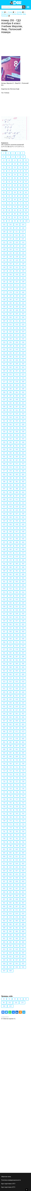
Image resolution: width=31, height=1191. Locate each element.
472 (23, 553)
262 (10, 367)
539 (17, 613)
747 (17, 799)
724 (23, 778)
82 (9, 210)
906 (10, 942)
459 (17, 542)
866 (10, 906)
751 (17, 803)
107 (17, 228)
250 (10, 356)
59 (20, 192)
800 (23, 845)
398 (10, 488)
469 (4, 553)
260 (23, 363)
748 (23, 799)
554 (10, 628)
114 (10, 235)
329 (4, 428)
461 (4, 546)
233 (4, 342)
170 (10, 285)
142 (10, 260)
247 (17, 353)
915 (17, 949)
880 (23, 917)
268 (23, 371)
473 (4, 556)
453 (4, 538)
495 (17, 574)
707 (17, 763)
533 (4, 610)
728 (23, 781)
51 (4, 189)
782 (10, 831)
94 (20, 217)
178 (10, 292)
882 (10, 920)
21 (4, 167)
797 (4, 845)
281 (4, 385)
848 (23, 888)
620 (23, 685)
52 (9, 189)
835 (17, 878)
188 (23, 299)
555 (17, 628)
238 (10, 346)
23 (15, 167)
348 (23, 442)
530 (10, 606)
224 (23, 331)
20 (26, 164)
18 (15, 164)
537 (4, 613)
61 (4, 196)
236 (23, 342)
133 (4, 253)
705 (4, 763)
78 (15, 206)
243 (17, 349)
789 (4, 838)
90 (26, 214)
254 (10, 360)
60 (26, 192)
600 (23, 667)
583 (17, 653)
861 (4, 903)
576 (23, 646)
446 (10, 531)
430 (10, 517)
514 (10, 592)
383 (17, 474)
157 (4, 274)
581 (4, 653)
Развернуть (4, 143)
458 (10, 542)
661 (4, 724)
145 (4, 264)
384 (23, 474)
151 (17, 267)
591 (17, 660)
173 (4, 289)
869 (4, 910)
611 (17, 678)
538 (10, 613)
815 (17, 860)
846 (10, 888)
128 (23, 246)
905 (4, 942)
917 (4, 953)
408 (23, 496)
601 (4, 671)
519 (17, 596)
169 (4, 285)
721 (4, 778)
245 (4, 353)
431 (17, 517)
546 (10, 621)
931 (17, 963)
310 (10, 410)
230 (10, 338)
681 (4, 742)
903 (17, 938)
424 (23, 510)
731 (17, 785)
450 (10, 535)
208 (23, 317)
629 (4, 696)
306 (10, 406)
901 (4, 938)
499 (17, 578)
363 (17, 456)
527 (17, 603)
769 (4, 820)
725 (4, 781)
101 (4, 224)
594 (10, 663)
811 (17, 856)
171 (17, 285)
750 (10, 803)
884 (23, 920)
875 (17, 913)
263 (17, 367)
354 (10, 449)
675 (17, 735)
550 (10, 624)
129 (4, 249)
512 (23, 588)
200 (23, 310)
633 (4, 699)
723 (17, 778)
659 (17, 720)
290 (10, 392)
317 (4, 417)
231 (17, 338)
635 (17, 699)
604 (23, 671)
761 (4, 813)
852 (23, 892)
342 (10, 438)
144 (23, 260)
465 (4, 549)
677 (4, 738)
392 (23, 481)
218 (10, 328)
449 (4, 535)
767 (17, 817)
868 (23, 906)
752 (23, 803)
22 (9, 167)
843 (17, 885)
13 (15, 160)
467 (17, 549)
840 (23, 881)
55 (26, 189)
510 (10, 588)
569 (4, 642)
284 (23, 385)
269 (4, 374)
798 (10, 845)
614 (10, 681)
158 (10, 274)
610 (10, 678)
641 (4, 706)
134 (10, 253)
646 (10, 710)
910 (10, 945)
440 (23, 524)
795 (17, 842)
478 (10, 560)
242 (10, 349)
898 (10, 935)
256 (23, 360)
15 (26, 160)
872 (23, 910)
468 (23, 549)
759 (17, 810)
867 (17, 906)
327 (17, 424)
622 (10, 688)
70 (26, 199)
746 (10, 799)
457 (4, 542)
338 (10, 435)
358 (10, 453)
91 (4, 217)
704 (23, 760)
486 (10, 567)
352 (23, 446)
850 (10, 892)
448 (23, 531)
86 (4, 214)
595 (17, 663)
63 (15, 196)
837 (4, 881)
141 (4, 260)
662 (10, 724)
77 (9, 206)
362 (10, 456)
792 (23, 838)
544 (23, 617)
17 (9, 164)
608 (23, 674)
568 (23, 638)
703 (17, 760)
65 (26, 196)
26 (4, 171)
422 (10, 510)
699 (17, 756)
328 (23, 424)
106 (10, 228)
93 (15, 217)
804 (23, 849)
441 (4, 528)
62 (9, 196)
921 (4, 956)
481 (4, 563)
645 (4, 710)
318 (10, 417)
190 (10, 303)
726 (10, 781)
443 (17, 528)
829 (4, 874)
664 (23, 724)
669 (4, 731)
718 (10, 774)
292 (23, 392)
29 (20, 171)
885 (4, 924)
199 (17, 310)
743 (17, 795)
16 (4, 164)
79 (20, 206)
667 (17, 728)
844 (23, 885)
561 (4, 635)
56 (4, 192)
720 (23, 774)
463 (17, 546)
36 (4, 178)
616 (23, 681)
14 (20, 160)
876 (23, 913)
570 (10, 642)
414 (10, 503)
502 (10, 581)
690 (10, 749)
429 (4, 517)
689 (4, 749)
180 (23, 292)
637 (4, 703)
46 (4, 185)
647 (17, 710)
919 (17, 953)
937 (4, 970)
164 (23, 278)
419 (17, 506)
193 (4, 306)
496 (23, 574)
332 (23, 428)
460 (23, 542)
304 (23, 403)
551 (17, 624)
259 (17, 363)
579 (17, 649)
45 (26, 181)
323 (17, 421)
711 (17, 767)
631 (17, 696)
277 (4, 381)
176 (23, 289)
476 (23, 556)
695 (17, 753)
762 (10, 813)
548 (23, 621)
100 (26, 221)
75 (26, 203)
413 (4, 503)
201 (4, 314)
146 (10, 264)
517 (4, 596)
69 (20, 199)
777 (4, 828)
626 (10, 692)
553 (4, 628)
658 (10, 720)
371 (17, 463)
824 (23, 867)
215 (17, 324)
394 (10, 485)
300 (23, 399)
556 (23, 628)
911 (17, 945)
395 (17, 485)
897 (4, 935)
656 (23, 717)
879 (17, 917)
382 (10, 474)
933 (4, 967)
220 (23, 328)
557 (4, 631)
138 (10, 256)
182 (10, 296)
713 (4, 770)
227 (17, 335)
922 (10, 956)
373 (4, 467)
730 (10, 785)
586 (10, 656)
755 (17, 806)
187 (17, 299)
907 (17, 942)
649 (4, 713)
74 (20, 203)
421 (4, 510)
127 (17, 246)
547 (17, 621)
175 (17, 289)
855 (17, 895)
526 (10, 603)
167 (17, 281)
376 (23, 467)
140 (23, 256)
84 (20, 210)
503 (17, 581)
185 (4, 299)
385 (4, 478)
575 (17, 646)
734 (10, 788)
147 (17, 264)
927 (17, 960)
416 (23, 503)
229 (4, 338)
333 (4, 431)
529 (4, 606)
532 (23, 606)
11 (3, 160)
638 (10, 703)
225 (4, 335)
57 (9, 192)
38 (15, 178)
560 (23, 631)
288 (23, 388)
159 (17, 274)
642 (10, 706)
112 (23, 231)
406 (10, 496)
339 (17, 435)
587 (17, 656)
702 (10, 760)
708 (23, 763)
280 (23, 381)
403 (17, 492)
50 (26, 185)
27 (9, 171)
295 (17, 396)
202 (10, 314)
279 (17, 381)
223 (17, 331)
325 (4, 424)
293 (4, 396)
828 (23, 870)
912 (23, 945)
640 (23, 703)
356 (23, 449)
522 (10, 599)
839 (17, 881)
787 (17, 835)
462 (10, 546)
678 (10, 738)
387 (17, 478)
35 (26, 174)
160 (23, 274)
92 (9, 217)
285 (4, 388)
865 (4, 906)
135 (17, 253)
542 (10, 617)
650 (10, 713)
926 (10, 960)
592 (23, 660)
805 (4, 853)
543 (17, 617)
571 (17, 642)
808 (23, 853)
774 (10, 824)
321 (4, 421)
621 (4, 688)
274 (10, 378)
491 (17, 571)
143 (17, 260)
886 (10, 924)
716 (23, 770)
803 (17, 849)
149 (4, 267)
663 (17, 724)
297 (4, 399)
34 (20, 174)
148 (23, 264)
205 (4, 317)
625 (4, 692)
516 (23, 592)
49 (20, 185)
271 (17, 374)
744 (23, 795)
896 (23, 931)
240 (23, 346)
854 (10, 895)
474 (10, 556)
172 (23, 285)
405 (4, 496)
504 (23, 581)
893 (4, 931)
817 (4, 863)
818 (10, 863)
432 (23, 517)
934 (10, 967)
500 (23, 578)
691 (17, 749)
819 (17, 863)
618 (10, 685)
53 (15, 189)
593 (4, 663)
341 (4, 438)
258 (10, 363)
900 (23, 935)
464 (23, 546)
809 (4, 856)
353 (4, 449)
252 (23, 356)
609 (4, 678)
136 (23, 253)
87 (9, 214)
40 (26, 178)
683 (17, 742)
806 (10, 853)
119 (16, 239)
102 (10, 224)
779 (17, 828)
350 (10, 446)
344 (23, 438)
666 (10, 728)
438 (10, 524)
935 (17, 967)
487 (17, 567)
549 (4, 624)
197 (4, 310)
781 (4, 831)
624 (23, 688)
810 (10, 856)
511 (17, 588)
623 (17, 688)
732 (23, 785)
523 (17, 599)
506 (10, 585)
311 (17, 410)
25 (26, 167)
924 (23, 956)
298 (10, 399)
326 (10, 424)
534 (10, 610)
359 (17, 453)
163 (17, 278)
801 (4, 849)
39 (20, 178)
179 (17, 292)
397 (4, 488)
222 (10, 331)
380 (23, 471)
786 (10, 835)
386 (10, 478)
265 (4, 371)
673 (4, 735)
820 (23, 863)
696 (23, 753)
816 (23, 860)
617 (4, 685)
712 (23, 767)
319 (17, 417)
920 (23, 953)
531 (17, 606)
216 (23, 324)
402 (10, 492)
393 (4, 485)
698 (10, 756)
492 (23, 571)
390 (10, 481)
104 (23, 224)
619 (17, 685)
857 (4, 899)
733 (4, 788)
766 (10, 817)
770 (10, 820)
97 (9, 221)
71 (4, 203)
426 (10, 513)
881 (4, 920)
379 (17, 471)
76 (4, 206)
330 (10, 428)
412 (23, 499)
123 (17, 242)
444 (23, 528)
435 (17, 521)
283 (17, 385)
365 (4, 460)
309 (4, 410)
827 (17, 870)
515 (17, 592)
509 (4, 588)
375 (17, 467)
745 (4, 799)
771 (17, 820)
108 (23, 228)
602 (10, 671)
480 (23, 560)
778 (10, 828)
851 (17, 892)
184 (23, 296)
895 (17, 931)
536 (23, 610)
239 (17, 346)
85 (26, 210)
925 (4, 960)
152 (23, 267)
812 (23, 856)
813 (4, 860)
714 (10, 770)
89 (20, 214)
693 (4, 753)
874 (10, 913)
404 (23, 492)
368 (23, 460)
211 (17, 321)
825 (4, 870)
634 (10, 699)
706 (10, 763)
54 (20, 189)
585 (4, 656)
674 (10, 735)
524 (23, 599)
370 (10, 463)
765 (4, 817)
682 (10, 742)
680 (23, 738)
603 (17, 671)
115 (16, 235)
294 (10, 396)
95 (26, 217)
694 (10, 753)
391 (17, 481)
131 (17, 249)
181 (4, 296)
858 (10, 899)
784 (23, 831)
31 (4, 174)
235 (17, 342)
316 (23, 413)
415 (17, 503)
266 (10, 371)
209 (4, 321)
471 (17, 553)
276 (23, 378)
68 (15, 199)
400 (23, 488)
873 (4, 913)
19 (20, 164)
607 (17, 674)
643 (17, 706)
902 (10, 938)
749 (4, 803)
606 (10, 674)
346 (10, 442)
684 (23, 742)
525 (4, 603)
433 (4, 521)
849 (4, 892)
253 (4, 360)
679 (17, 738)
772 (23, 820)
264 (23, 367)
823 (17, 867)
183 (17, 296)
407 (17, 496)
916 (23, 949)
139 (17, 256)
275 (17, 378)
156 (23, 271)
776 (23, 824)
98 (15, 221)
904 (23, 938)
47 (9, 185)
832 (23, 874)
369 (4, 463)
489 (4, 571)
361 (4, 456)
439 (17, 524)
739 (17, 792)
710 (10, 767)
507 (17, 585)
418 (10, 506)
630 (10, 696)
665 (4, 728)
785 (4, 835)
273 (4, 378)
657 (4, 720)
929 (4, 963)
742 (10, 795)
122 (10, 242)
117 (4, 239)
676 (23, 735)
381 (4, 474)
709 (4, 767)
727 (17, 781)
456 (23, 538)
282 (10, 385)
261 (4, 367)
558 (10, 631)
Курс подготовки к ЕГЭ (8, 1187)
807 (17, 853)
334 (10, 431)
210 (10, 321)
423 (17, 510)
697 (4, 756)
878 (10, 917)
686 (10, 745)
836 (23, 878)
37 (9, 178)
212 (23, 321)
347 (17, 442)
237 (4, 346)
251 (17, 356)
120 (23, 239)
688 (23, 745)
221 (4, 331)
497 (4, 578)
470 (10, 553)
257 (4, 363)
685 (4, 745)
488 (23, 567)
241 (4, 349)
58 (15, 192)
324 (23, 421)
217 (4, 328)
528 (23, 603)
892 (23, 928)
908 (23, 942)
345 (4, 442)
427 (17, 513)
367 (17, 460)
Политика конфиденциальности (11, 1180)
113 (4, 235)
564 (23, 635)
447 (17, 531)
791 (17, 838)
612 (23, 678)
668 (23, 728)
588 (23, 656)
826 (10, 870)
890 (10, 928)
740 (23, 792)
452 (23, 535)
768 (23, 817)
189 (4, 303)
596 (23, 663)
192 (23, 303)
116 (23, 235)
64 (20, 196)
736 (23, 788)
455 (17, 538)
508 (23, 585)
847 (17, 888)
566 (10, 638)
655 (17, 717)
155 (17, 271)
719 (17, 774)
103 (17, 224)
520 (23, 596)
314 (10, 413)
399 (17, 488)
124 (23, 242)
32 (9, 174)
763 (17, 813)
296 (23, 396)
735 (17, 788)
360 (23, 453)
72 (9, 203)
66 (4, 199)
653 (4, 717)
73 (15, 203)
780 (23, 828)
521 (4, 599)
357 (4, 453)
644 (23, 706)
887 (17, 924)
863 (17, 903)
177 (4, 292)
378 (10, 471)
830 (10, 874)
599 (17, 667)
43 (15, 181)
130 (10, 249)
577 (4, 649)
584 (23, 653)
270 (10, 374)
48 (15, 185)
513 (4, 592)
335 (17, 431)
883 (17, 920)
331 (17, 428)
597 (4, 667)
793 (4, 842)
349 (4, 446)
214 (10, 324)
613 (4, 681)
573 (4, 646)
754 (10, 806)
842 (10, 885)
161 (4, 278)
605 (4, 674)
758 (10, 810)
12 (9, 160)
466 (10, 549)
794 (10, 842)
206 (10, 317)
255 (17, 360)
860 (23, 899)
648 (23, 710)
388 (23, 478)
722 (10, 778)
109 (4, 231)
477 (4, 560)
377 (4, 471)
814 (10, 860)
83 (15, 210)
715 (17, 770)
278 (10, 381)
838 (10, 881)
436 (23, 521)
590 (10, 660)
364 (23, 456)
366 (10, 460)
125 (4, 246)
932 (23, 963)
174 (10, 289)
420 (23, 506)
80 (26, 206)
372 (23, 463)
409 (4, 499)
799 (17, 845)
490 (10, 571)
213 (4, 324)
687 (17, 745)
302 (10, 403)
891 (17, 928)
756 (23, 806)
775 (17, 824)
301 (4, 403)
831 (17, 874)
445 (4, 531)
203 (17, 314)
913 (4, 949)
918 (10, 953)
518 (10, 596)
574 (10, 646)
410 (10, 499)
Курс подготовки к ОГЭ (8, 1183)
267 (17, 371)
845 (4, 888)
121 (4, 242)
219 (17, 328)
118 (10, 239)
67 (9, 199)
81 (4, 210)
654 (10, 717)
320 (23, 417)
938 (10, 970)
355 (17, 449)
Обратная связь (6, 1176)
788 (23, 835)
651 (17, 713)
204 (23, 314)
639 (17, 703)
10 (23, 156)
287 (17, 388)
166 (10, 281)
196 (23, 306)
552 (23, 624)
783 (17, 831)
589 (4, 660)
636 (23, 699)
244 (23, 349)
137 (4, 256)
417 (4, 506)
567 (17, 638)
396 (23, 485)
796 (23, 842)
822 (10, 867)
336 (23, 431)
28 (15, 171)
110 (10, 231)
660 (23, 720)
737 (4, 792)
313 (4, 413)
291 (17, 392)
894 (10, 931)
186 (10, 299)
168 (23, 281)
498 (10, 578)
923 (17, 956)
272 (23, 374)
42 (9, 181)
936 (23, 967)
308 (23, 406)
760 (23, 810)
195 (17, 306)
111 (17, 231)
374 (10, 467)
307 (17, 406)
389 (4, 481)
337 (4, 435)
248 (23, 353)
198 (10, 310)
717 (4, 774)
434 (10, 521)
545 (4, 621)
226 (10, 335)
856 (23, 895)
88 (15, 214)
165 (4, 281)
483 (17, 563)
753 (4, 806)
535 (17, 610)
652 (23, 713)
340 (23, 435)
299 (17, 399)
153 (4, 271)
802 (10, 849)
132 (23, 249)
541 (4, 617)
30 (26, 171)
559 (17, 631)
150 (10, 267)
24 (20, 167)
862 (10, 903)
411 (17, 499)
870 (10, 910)
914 (10, 949)
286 (10, 388)
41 (4, 181)
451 (17, 535)
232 (23, 338)
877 (4, 917)
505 (4, 585)
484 (23, 563)
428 (23, 513)
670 (10, 731)
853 (4, 895)
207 (17, 317)
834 (10, 878)
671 (17, 731)
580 (23, 649)
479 (17, 560)
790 (10, 838)
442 (10, 528)
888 (23, 924)
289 (4, 392)
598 (10, 667)
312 (23, 410)
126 (10, 246)
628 (23, 692)
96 (4, 221)
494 (10, 574)
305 (4, 406)
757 (4, 810)
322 (10, 421)
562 (10, 635)
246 (10, 353)
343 (17, 438)
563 (17, 635)
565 (4, 638)
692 (23, 749)
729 (4, 785)
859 (17, 899)
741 (4, 795)
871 (17, 910)
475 (17, 556)
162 (10, 278)
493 (4, 574)
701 (4, 760)
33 (15, 174)
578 (10, 649)
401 (4, 492)
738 (10, 792)
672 (23, 731)
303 (17, 403)
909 (4, 945)
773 (4, 824)
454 (10, 538)
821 (4, 867)
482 (10, 563)
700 (23, 756)
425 (4, 513)
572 (23, 642)
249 (4, 356)
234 (10, 342)
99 (20, 221)
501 (4, 581)
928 (23, 960)
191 (17, 303)
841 (4, 885)
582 (10, 653)
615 (17, 681)
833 (4, 878)
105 (4, 228)
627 (17, 692)
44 (20, 181)
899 (17, 935)
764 (23, 813)
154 (10, 271)
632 (23, 696)
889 (4, 928)
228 (23, 335)
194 (10, 306)
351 (17, 446)
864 (23, 903)
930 (10, 963)
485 (4, 567)
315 (17, 413)
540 (23, 613)
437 (4, 524)
